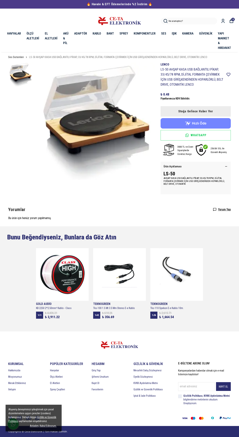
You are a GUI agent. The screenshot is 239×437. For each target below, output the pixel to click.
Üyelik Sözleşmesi (143, 376)
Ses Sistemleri (16, 57)
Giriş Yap (96, 370)
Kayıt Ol (95, 383)
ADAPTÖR (80, 33)
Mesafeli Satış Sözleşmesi (148, 370)
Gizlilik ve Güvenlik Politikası (148, 389)
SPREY (124, 33)
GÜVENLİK (205, 33)
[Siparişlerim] (223, 21)
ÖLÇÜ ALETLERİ (33, 36)
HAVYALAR (14, 33)
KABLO (97, 33)
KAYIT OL (223, 386)
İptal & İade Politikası (145, 395)
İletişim (12, 389)
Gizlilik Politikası (193, 395)
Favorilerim (97, 389)
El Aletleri (55, 383)
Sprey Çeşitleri (57, 389)
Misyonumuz (15, 376)
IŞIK (174, 33)
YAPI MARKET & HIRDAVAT (224, 41)
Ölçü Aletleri (56, 376)
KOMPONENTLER (145, 33)
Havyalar (54, 370)
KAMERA (187, 33)
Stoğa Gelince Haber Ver (195, 111)
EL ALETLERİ (51, 36)
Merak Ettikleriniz (17, 383)
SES (163, 33)
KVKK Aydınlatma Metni (146, 383)
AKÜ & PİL (66, 38)
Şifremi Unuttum (100, 376)
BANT (110, 33)
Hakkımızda (14, 370)
